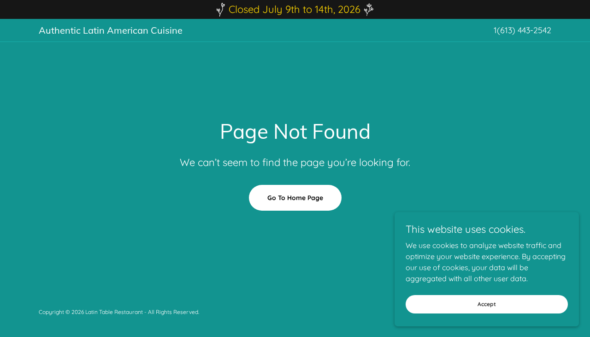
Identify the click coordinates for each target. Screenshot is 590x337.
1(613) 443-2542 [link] (522, 30)
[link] (223, 30)
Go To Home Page (295, 198)
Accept (487, 304)
